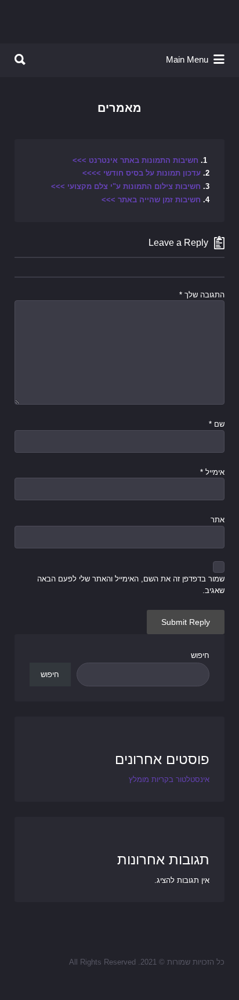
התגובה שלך (201, 294)
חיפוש (200, 655)
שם (216, 424)
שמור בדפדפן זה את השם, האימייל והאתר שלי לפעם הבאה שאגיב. (130, 584)
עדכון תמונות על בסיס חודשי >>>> (141, 173)
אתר (217, 519)
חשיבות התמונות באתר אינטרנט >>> (135, 160)
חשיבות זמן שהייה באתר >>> (152, 199)
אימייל (212, 472)
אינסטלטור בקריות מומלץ (169, 779)
